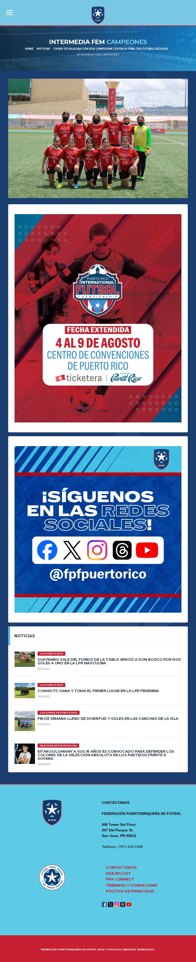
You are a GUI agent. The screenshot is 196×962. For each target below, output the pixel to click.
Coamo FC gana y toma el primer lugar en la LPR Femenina (98, 691)
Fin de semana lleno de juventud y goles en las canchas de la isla (108, 718)
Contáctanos (121, 867)
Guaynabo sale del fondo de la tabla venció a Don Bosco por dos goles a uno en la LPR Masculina (109, 661)
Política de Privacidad (130, 891)
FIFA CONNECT (120, 879)
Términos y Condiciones (131, 885)
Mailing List (118, 873)
